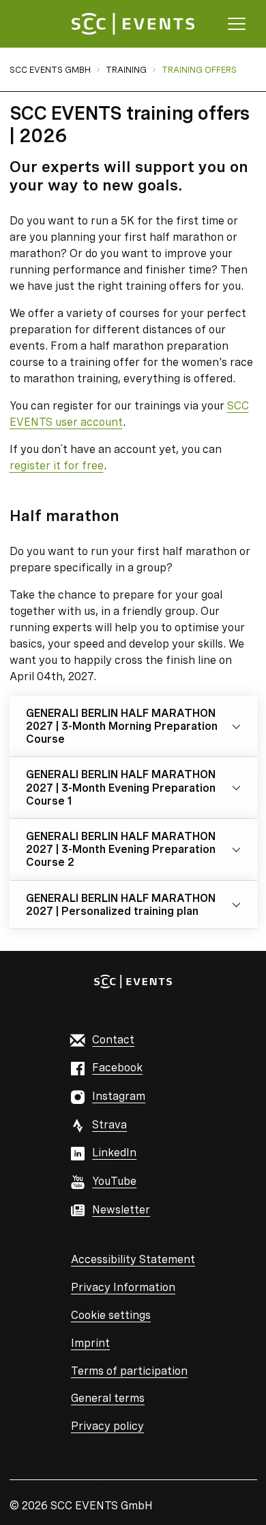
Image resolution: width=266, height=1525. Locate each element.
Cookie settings (111, 1315)
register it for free (57, 465)
